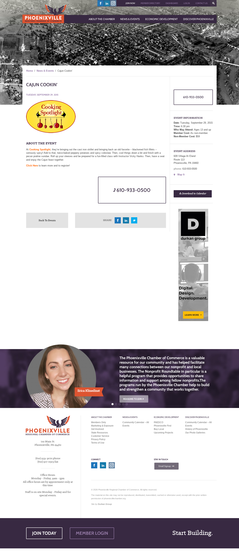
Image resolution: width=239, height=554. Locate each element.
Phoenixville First (162, 425)
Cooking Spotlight (39, 149)
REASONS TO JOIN (134, 399)
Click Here (32, 165)
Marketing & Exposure (102, 425)
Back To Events (47, 220)
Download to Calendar (193, 193)
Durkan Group (105, 504)
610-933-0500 (132, 190)
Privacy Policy (98, 439)
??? (213, 3)
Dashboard (172, 3)
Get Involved (97, 429)
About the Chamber (101, 417)
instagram (113, 3)
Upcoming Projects (163, 432)
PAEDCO (158, 422)
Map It (180, 174)
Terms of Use (97, 442)
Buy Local (159, 429)
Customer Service (100, 436)
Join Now (130, 3)
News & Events (45, 70)
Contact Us (201, 3)
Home (29, 70)
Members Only (98, 422)
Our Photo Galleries (195, 432)
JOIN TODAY (44, 533)
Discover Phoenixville (197, 417)
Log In (187, 3)
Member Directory (150, 3)
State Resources (99, 432)
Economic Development (166, 417)
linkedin (107, 3)
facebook (100, 3)
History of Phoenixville (196, 429)
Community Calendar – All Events (135, 424)
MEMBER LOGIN (92, 533)
